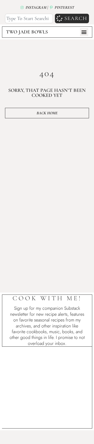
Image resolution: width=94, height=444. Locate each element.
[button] (84, 32)
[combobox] (29, 18)
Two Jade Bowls (27, 32)
